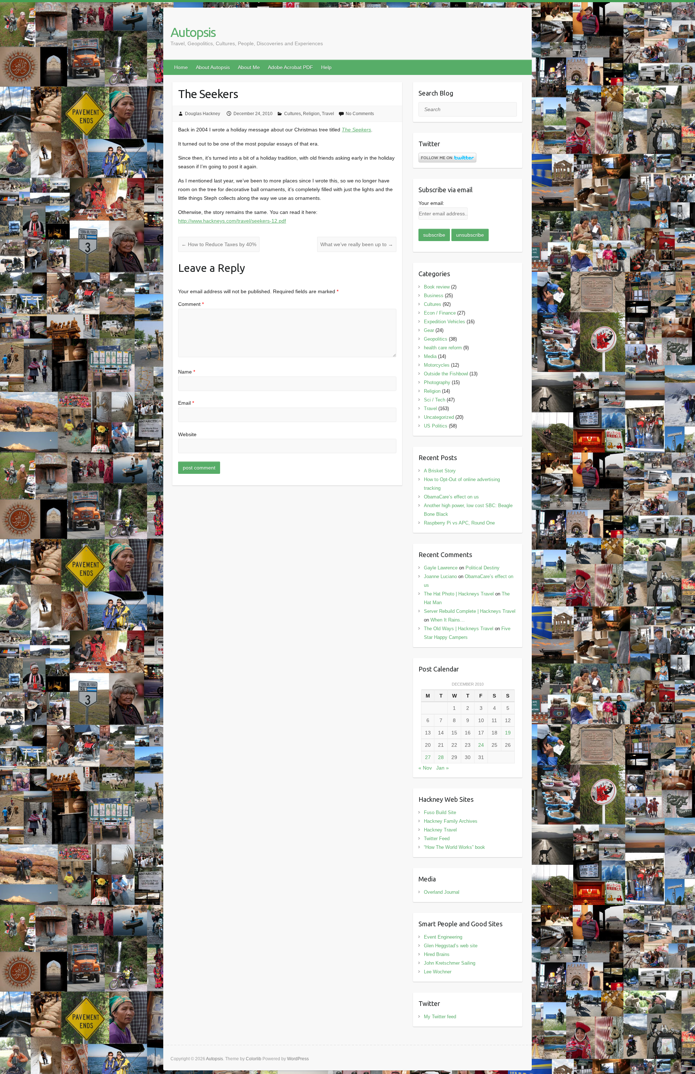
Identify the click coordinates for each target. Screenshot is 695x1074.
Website (187, 434)
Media (430, 356)
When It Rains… (447, 620)
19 (508, 733)
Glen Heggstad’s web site (450, 945)
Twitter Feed (437, 838)
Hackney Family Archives (450, 821)
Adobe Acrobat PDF (290, 67)
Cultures (292, 113)
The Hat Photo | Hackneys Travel (459, 594)
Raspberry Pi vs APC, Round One (459, 523)
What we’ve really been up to (356, 244)
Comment (191, 304)
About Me (249, 67)
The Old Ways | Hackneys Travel (458, 628)
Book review (437, 287)
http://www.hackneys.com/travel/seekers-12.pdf (232, 221)
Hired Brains (437, 954)
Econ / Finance (440, 313)
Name (186, 372)
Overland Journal (441, 892)
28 (441, 757)
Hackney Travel (440, 830)
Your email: (431, 203)
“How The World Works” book (454, 847)
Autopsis (192, 32)
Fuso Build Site (440, 812)
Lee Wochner (437, 971)
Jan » (442, 768)
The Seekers (356, 129)
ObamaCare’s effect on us (451, 497)
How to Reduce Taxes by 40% (218, 244)
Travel (328, 113)
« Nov (425, 768)
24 (481, 745)
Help (326, 67)
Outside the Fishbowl (446, 373)
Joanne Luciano (440, 576)
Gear (429, 330)
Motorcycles (437, 365)
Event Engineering (443, 937)
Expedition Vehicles (444, 321)
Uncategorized (439, 417)
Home (181, 67)
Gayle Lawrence (441, 567)
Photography (437, 382)
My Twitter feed (440, 1016)
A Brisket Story (440, 470)
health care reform (443, 347)
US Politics (435, 426)
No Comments (360, 113)
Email (186, 403)
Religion (311, 113)
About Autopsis (213, 67)
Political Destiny (483, 567)
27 (428, 757)
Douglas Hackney (202, 113)
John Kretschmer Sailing (449, 963)
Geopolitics (435, 339)
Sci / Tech (434, 400)
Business (433, 295)
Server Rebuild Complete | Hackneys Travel (469, 611)
